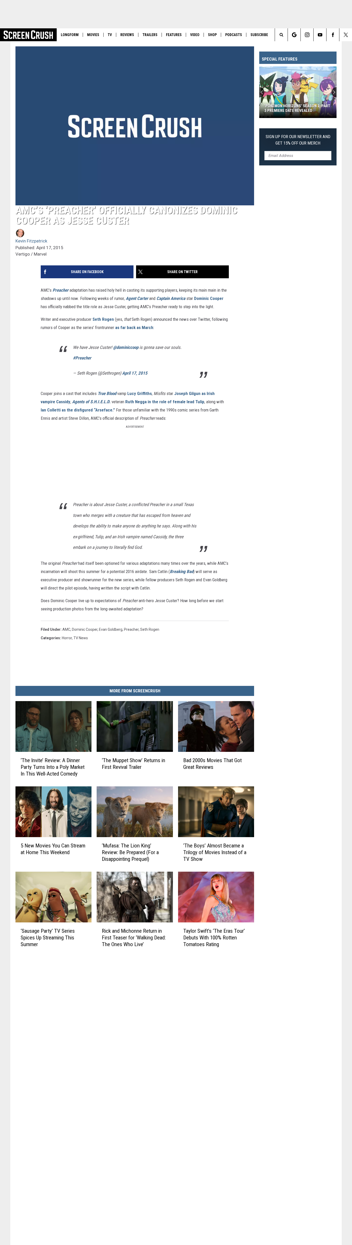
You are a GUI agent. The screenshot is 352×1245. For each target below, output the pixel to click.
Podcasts (233, 35)
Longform (70, 35)
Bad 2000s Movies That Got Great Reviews (212, 763)
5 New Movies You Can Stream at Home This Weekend (53, 849)
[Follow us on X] (345, 34)
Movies (93, 35)
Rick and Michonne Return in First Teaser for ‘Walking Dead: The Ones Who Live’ (134, 937)
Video (194, 35)
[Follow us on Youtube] (320, 34)
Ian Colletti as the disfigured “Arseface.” (78, 410)
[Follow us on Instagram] (307, 34)
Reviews (127, 35)
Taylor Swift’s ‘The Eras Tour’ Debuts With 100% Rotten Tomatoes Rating (214, 937)
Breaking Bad (181, 571)
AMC (66, 629)
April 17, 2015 (134, 373)
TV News (80, 638)
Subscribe (259, 35)
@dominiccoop (125, 347)
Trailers (150, 35)
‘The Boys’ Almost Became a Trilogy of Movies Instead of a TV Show (214, 852)
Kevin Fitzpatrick (31, 240)
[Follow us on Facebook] (332, 34)
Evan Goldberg (110, 629)
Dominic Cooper (208, 298)
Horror (67, 638)
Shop (212, 35)
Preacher (131, 629)
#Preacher (82, 357)
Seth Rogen (103, 319)
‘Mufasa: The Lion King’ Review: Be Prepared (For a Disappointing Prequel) (130, 852)
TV (110, 35)
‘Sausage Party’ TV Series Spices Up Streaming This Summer (48, 937)
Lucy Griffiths (139, 393)
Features (174, 35)
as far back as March (134, 327)
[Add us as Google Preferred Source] (294, 34)
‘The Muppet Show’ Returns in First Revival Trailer (133, 763)
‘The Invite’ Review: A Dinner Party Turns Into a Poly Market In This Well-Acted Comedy (53, 767)
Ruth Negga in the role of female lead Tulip (164, 401)
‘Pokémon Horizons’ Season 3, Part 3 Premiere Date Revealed (297, 108)
